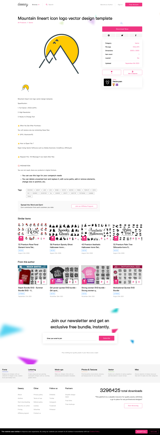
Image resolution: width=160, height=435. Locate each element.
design (57, 190)
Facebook (52, 406)
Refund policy (38, 402)
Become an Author (106, 4)
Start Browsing (133, 405)
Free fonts (68, 400)
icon (50, 190)
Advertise (37, 409)
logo (44, 190)
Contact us (37, 413)
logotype (73, 193)
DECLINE (154, 432)
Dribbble (52, 394)
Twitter (51, 398)
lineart (38, 190)
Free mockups (70, 404)
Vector (31, 22)
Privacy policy (38, 394)
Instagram (52, 402)
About (20, 394)
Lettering (21, 293)
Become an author (24, 406)
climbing (91, 193)
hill (51, 193)
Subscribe (106, 338)
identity (65, 193)
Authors (20, 398)
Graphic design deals (70, 396)
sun (28, 193)
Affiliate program (23, 413)
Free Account (133, 4)
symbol (79, 190)
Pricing (20, 409)
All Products (22, 22)
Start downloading (24, 402)
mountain (30, 190)
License (36, 406)
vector (64, 190)
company (57, 193)
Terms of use (38, 398)
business (35, 193)
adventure (44, 193)
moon (94, 190)
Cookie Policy (94, 431)
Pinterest (52, 409)
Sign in (120, 4)
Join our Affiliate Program (84, 206)
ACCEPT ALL (141, 432)
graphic (71, 190)
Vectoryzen (117, 81)
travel (29, 196)
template (86, 190)
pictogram (82, 193)
